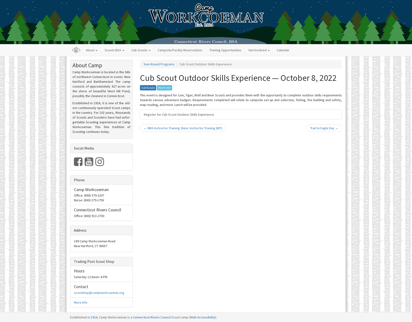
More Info (81, 302)
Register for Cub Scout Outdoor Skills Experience (179, 114)
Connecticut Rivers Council (152, 317)
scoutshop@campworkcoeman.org (99, 293)
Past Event (164, 87)
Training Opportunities (225, 50)
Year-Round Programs (159, 64)
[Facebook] (78, 164)
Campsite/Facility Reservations (180, 50)
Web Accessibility (202, 317)
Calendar (283, 50)
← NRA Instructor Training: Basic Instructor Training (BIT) (183, 128)
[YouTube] (89, 164)
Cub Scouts (148, 87)
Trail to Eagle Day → (324, 128)
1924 (94, 317)
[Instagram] (99, 164)
